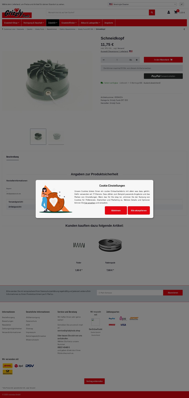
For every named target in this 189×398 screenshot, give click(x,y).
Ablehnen (116, 210)
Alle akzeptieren (139, 210)
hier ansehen (89, 203)
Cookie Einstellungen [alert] (112, 185)
